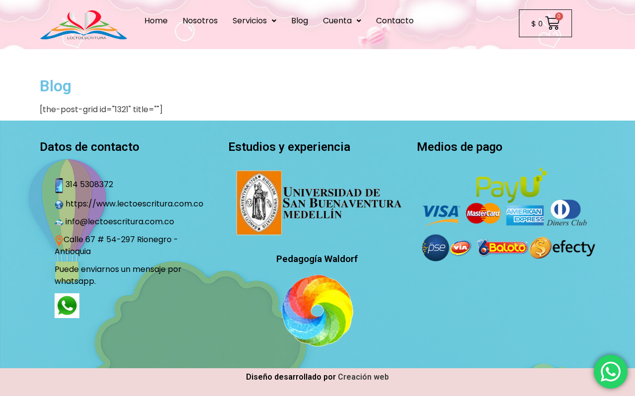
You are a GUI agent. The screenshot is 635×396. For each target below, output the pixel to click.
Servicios (250, 20)
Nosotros (200, 20)
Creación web (363, 377)
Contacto (395, 20)
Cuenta (337, 20)
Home (156, 20)
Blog (299, 20)
